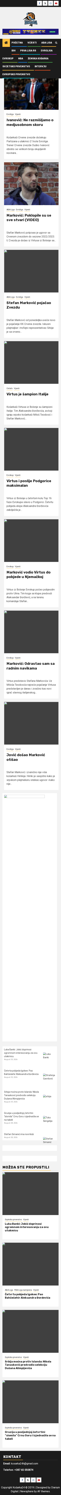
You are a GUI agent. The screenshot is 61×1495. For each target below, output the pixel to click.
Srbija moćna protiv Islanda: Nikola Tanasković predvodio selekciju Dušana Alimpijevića (21, 1095)
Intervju (40, 66)
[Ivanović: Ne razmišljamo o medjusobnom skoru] (31, 88)
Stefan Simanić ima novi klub (19, 1134)
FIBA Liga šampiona (23, 1290)
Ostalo (10, 388)
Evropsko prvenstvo (16, 74)
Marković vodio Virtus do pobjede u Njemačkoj (29, 574)
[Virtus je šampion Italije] (31, 362)
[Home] (6, 43)
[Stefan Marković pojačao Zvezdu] (31, 271)
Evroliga (47, 50)
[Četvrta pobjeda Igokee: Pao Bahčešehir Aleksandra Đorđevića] (49, 1079)
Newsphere (26, 1491)
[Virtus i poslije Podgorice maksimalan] (31, 449)
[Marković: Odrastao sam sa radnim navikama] (31, 632)
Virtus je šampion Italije (27, 394)
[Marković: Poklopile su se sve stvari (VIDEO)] (31, 183)
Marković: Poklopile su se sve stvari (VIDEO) (29, 217)
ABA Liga (46, 42)
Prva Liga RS (28, 50)
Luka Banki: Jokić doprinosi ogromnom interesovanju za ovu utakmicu (20, 1053)
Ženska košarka (38, 58)
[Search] (56, 43)
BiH (13, 50)
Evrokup (8, 58)
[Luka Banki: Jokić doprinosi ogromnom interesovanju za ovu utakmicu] (49, 1058)
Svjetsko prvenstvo (16, 66)
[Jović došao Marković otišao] (31, 723)
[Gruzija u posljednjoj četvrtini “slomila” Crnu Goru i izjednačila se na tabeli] (49, 1122)
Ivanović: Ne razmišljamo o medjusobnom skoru (30, 122)
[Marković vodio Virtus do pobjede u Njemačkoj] (31, 540)
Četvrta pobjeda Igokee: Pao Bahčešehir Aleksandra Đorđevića (27, 1296)
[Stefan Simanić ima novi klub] (49, 1143)
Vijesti (32, 42)
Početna (17, 42)
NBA (20, 58)
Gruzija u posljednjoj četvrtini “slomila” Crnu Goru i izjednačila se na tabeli (21, 1116)
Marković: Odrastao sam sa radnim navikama (31, 665)
